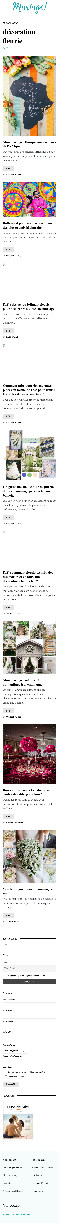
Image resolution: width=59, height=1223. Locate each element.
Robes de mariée (39, 1159)
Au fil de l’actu (9, 1159)
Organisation (37, 1190)
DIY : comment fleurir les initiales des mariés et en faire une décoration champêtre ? (28, 576)
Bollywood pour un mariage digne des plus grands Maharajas (28, 225)
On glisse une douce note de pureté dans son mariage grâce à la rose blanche (28, 491)
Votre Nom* (8, 1010)
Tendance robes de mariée (43, 1167)
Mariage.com (12, 1205)
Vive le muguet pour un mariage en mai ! (29, 891)
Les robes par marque (12, 1167)
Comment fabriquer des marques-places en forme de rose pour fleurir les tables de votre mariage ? (29, 390)
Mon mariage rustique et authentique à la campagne (22, 682)
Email (6, 962)
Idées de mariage (10, 1175)
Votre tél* (7, 1032)
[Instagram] (6, 945)
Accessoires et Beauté (13, 1190)
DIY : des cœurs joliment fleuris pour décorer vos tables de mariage (28, 306)
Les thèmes (37, 1175)
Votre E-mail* (8, 1021)
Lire (8, 168)
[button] (4, 7)
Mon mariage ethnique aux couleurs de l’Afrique (29, 144)
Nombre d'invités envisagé (13, 1056)
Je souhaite (7, 1067)
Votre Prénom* (9, 999)
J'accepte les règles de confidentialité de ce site (25, 975)
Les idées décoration (41, 1182)
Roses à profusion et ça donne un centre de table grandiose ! (27, 792)
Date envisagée (9, 1045)
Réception (7, 1182)
